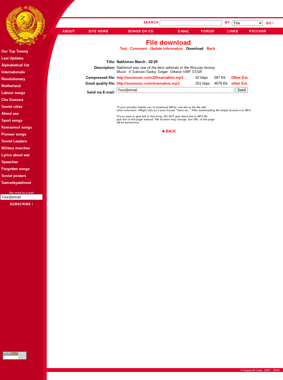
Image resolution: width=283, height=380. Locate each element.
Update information (166, 48)
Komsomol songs (16, 127)
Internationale (13, 72)
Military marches (15, 148)
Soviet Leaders (14, 141)
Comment (138, 48)
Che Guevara (12, 100)
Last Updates (12, 58)
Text (123, 48)
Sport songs (11, 120)
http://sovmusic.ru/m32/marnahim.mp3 (150, 78)
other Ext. (239, 83)
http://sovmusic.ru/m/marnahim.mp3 (148, 83)
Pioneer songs (13, 134)
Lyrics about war (15, 155)
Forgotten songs (15, 169)
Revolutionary (13, 79)
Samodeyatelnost (16, 183)
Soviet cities (11, 107)
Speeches (9, 162)
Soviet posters (13, 176)
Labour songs (13, 93)
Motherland (11, 86)
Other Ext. (239, 78)
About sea (10, 113)
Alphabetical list (15, 65)
